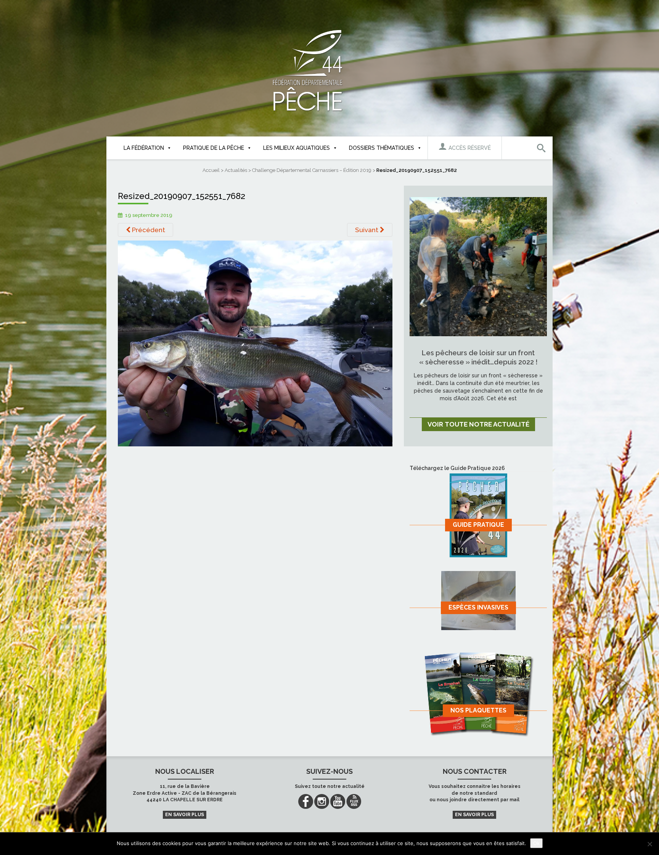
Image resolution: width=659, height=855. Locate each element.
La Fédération (144, 148)
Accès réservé (469, 148)
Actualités (236, 170)
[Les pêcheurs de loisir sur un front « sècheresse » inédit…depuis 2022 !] (478, 266)
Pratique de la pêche (213, 148)
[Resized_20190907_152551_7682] (255, 343)
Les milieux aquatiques (296, 148)
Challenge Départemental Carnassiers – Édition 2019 (311, 170)
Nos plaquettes (478, 710)
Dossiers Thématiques (381, 148)
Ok (536, 843)
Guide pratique (478, 524)
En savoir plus (184, 814)
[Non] (649, 844)
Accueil (211, 170)
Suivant (367, 230)
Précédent (147, 230)
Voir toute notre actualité (478, 424)
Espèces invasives (478, 607)
